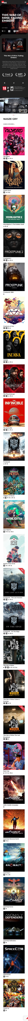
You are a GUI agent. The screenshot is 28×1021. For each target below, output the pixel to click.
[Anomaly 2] (14, 859)
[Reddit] (23, 83)
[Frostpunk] (14, 448)
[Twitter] (14, 83)
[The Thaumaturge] (14, 380)
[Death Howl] (14, 177)
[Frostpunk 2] (14, 245)
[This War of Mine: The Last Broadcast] (14, 723)
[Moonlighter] (14, 516)
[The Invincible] (14, 414)
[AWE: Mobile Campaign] (14, 791)
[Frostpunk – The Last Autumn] (14, 584)
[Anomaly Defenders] (14, 927)
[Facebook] (4, 83)
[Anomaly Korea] (14, 893)
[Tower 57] (14, 995)
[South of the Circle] (14, 550)
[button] (14, 45)
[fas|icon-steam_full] (4, 31)
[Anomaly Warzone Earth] (14, 825)
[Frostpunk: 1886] (14, 279)
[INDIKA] (14, 347)
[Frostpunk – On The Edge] (14, 618)
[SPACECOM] (14, 961)
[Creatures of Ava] (14, 313)
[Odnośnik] (4, 2)
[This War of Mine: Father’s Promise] (14, 687)
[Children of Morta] (14, 482)
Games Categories (8, 124)
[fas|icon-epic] (16, 31)
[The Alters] (14, 143)
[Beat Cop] (14, 757)
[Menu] (25, 2)
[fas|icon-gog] (9, 31)
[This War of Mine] (14, 652)
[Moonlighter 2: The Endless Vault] (14, 211)
